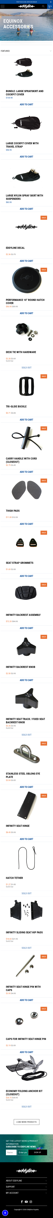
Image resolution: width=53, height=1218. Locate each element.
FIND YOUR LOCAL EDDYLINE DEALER (26, 2)
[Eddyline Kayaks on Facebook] (22, 1202)
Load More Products (26, 1122)
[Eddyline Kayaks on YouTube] (26, 1202)
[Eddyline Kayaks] (26, 6)
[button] (5, 1213)
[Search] (44, 6)
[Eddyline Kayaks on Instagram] (31, 1202)
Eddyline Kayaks (33, 1209)
